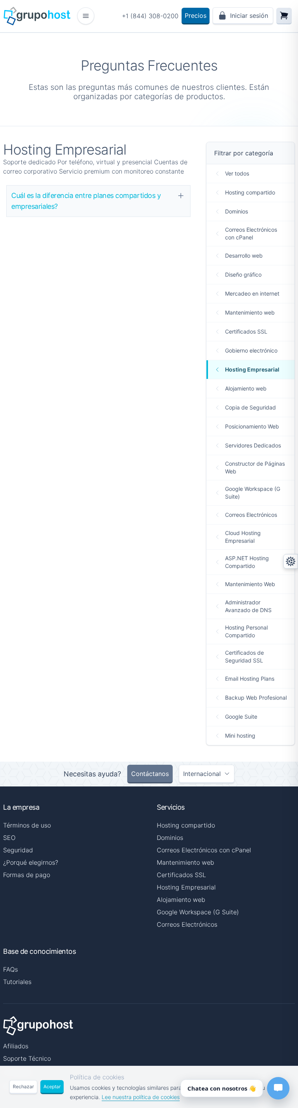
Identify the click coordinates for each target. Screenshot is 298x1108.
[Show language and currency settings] (290, 561)
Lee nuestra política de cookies (141, 1097)
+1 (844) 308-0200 (150, 16)
